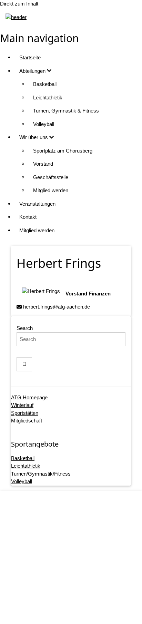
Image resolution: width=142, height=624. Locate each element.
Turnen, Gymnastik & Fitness (66, 111)
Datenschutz (78, 573)
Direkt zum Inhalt (19, 4)
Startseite (30, 57)
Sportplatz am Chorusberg (62, 151)
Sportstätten (24, 413)
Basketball (45, 84)
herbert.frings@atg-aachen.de (56, 307)
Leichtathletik (47, 97)
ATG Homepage (29, 397)
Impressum (78, 559)
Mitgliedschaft (26, 420)
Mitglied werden (50, 190)
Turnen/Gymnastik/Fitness (41, 474)
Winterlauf (22, 405)
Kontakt (28, 217)
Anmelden (78, 612)
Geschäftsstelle (50, 177)
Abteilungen (33, 71)
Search (25, 328)
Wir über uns (34, 137)
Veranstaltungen (37, 204)
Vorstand (43, 164)
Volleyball (43, 124)
